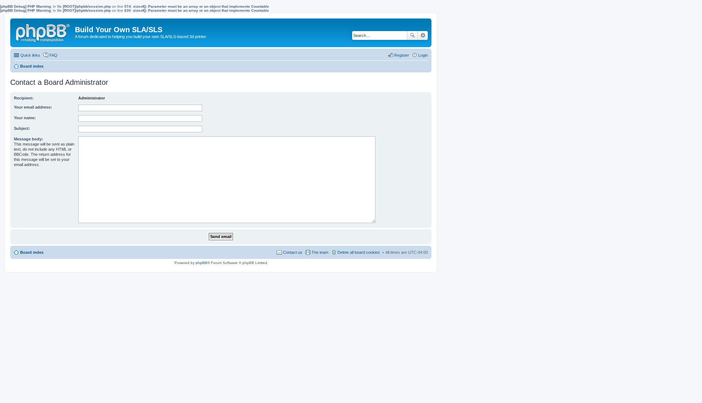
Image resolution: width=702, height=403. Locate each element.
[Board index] (43, 31)
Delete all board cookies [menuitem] (358, 252)
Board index (32, 252)
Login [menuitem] (423, 55)
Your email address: (33, 107)
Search (412, 35)
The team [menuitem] (320, 252)
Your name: (25, 118)
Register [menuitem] (401, 55)
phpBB (201, 263)
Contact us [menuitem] (292, 252)
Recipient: (24, 98)
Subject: (22, 128)
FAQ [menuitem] (53, 55)
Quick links (30, 55)
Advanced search (423, 35)
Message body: (28, 139)
